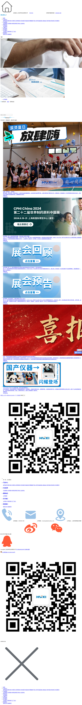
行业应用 (5, 22)
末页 (19, 395)
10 (8, 395)
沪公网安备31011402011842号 (8, 552)
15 (14, 395)
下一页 (16, 395)
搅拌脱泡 (18, 20)
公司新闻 (5, 26)
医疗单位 (18, 23)
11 (9, 395)
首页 (4, 18)
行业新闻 (5, 23)
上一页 (4, 395)
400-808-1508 (58, 12)
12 (10, 395)
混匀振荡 (22, 20)
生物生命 (44, 20)
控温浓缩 (27, 20)
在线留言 (9, 34)
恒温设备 (40, 20)
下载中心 (5, 27)
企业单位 (22, 23)
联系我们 (5, 32)
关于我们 (5, 30)
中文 (30, 12)
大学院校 (9, 23)
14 (13, 395)
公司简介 (5, 31)
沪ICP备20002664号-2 (20, 549)
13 (11, 395)
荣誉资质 (9, 31)
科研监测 (14, 23)
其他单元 (53, 20)
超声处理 (5, 20)
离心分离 (36, 20)
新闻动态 (5, 24)
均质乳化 (14, 20)
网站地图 (27, 549)
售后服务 (5, 28)
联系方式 (5, 34)
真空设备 (49, 20)
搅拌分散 (9, 20)
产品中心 (5, 19)
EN (32, 12)
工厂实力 (14, 31)
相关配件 (57, 20)
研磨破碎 (31, 20)
